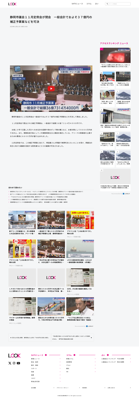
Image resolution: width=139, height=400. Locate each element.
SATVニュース (77, 3)
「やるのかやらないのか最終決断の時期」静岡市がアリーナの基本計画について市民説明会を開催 (39, 197)
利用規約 (84, 388)
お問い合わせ (111, 388)
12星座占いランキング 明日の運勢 (112, 362)
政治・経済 (34, 362)
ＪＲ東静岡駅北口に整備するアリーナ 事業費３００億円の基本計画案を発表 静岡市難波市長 (38, 199)
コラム (88, 3)
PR (67, 372)
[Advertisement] (51, 49)
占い (97, 3)
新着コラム (69, 359)
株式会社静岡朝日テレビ (65, 395)
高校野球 (69, 362)
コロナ (33, 378)
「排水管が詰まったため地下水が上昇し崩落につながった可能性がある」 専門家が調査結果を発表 (71, 337)
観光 (67, 368)
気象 (32, 372)
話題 (32, 375)
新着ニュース (35, 359)
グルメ (68, 365)
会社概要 (33, 388)
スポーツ (34, 368)
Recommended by (80, 326)
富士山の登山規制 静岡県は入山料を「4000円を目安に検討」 (31, 337)
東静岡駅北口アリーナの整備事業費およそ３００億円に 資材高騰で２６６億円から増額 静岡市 (39, 202)
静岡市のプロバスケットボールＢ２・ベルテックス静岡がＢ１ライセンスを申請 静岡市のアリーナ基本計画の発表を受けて (46, 191)
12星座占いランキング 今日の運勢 (112, 359)
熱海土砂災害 (35, 381)
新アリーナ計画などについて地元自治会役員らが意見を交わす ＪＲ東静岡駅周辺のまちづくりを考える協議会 (42, 194)
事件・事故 (34, 365)
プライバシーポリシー (63, 388)
